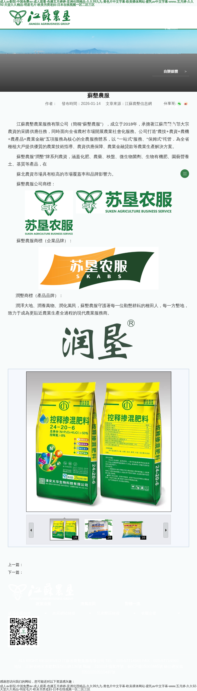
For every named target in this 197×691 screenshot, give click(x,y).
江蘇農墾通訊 (164, 97)
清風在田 (88, 604)
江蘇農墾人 (163, 80)
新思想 (160, 36)
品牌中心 (161, 62)
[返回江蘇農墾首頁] (40, 10)
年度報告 (161, 133)
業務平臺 (171, 106)
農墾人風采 (163, 54)
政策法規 (43, 604)
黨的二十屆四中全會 (169, 45)
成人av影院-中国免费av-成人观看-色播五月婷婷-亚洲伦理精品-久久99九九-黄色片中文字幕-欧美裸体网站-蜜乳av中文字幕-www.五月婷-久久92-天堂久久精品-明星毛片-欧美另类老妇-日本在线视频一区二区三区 (98, 687)
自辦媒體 (171, 71)
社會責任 (171, 124)
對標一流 (161, 18)
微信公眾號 (171, 142)
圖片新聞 (161, 10)
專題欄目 (171, 27)
